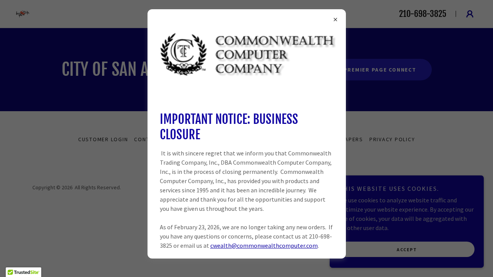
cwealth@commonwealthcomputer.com (264, 245)
